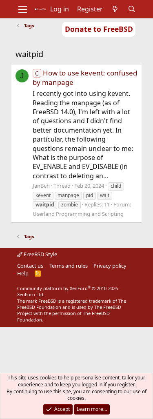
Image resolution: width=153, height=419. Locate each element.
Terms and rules (68, 265)
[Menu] (22, 9)
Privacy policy (109, 265)
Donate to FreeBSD (99, 29)
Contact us (30, 265)
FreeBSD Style (39, 254)
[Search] (131, 9)
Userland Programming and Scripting (78, 213)
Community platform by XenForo (67, 291)
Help (23, 273)
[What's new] (115, 9)
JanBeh (41, 185)
